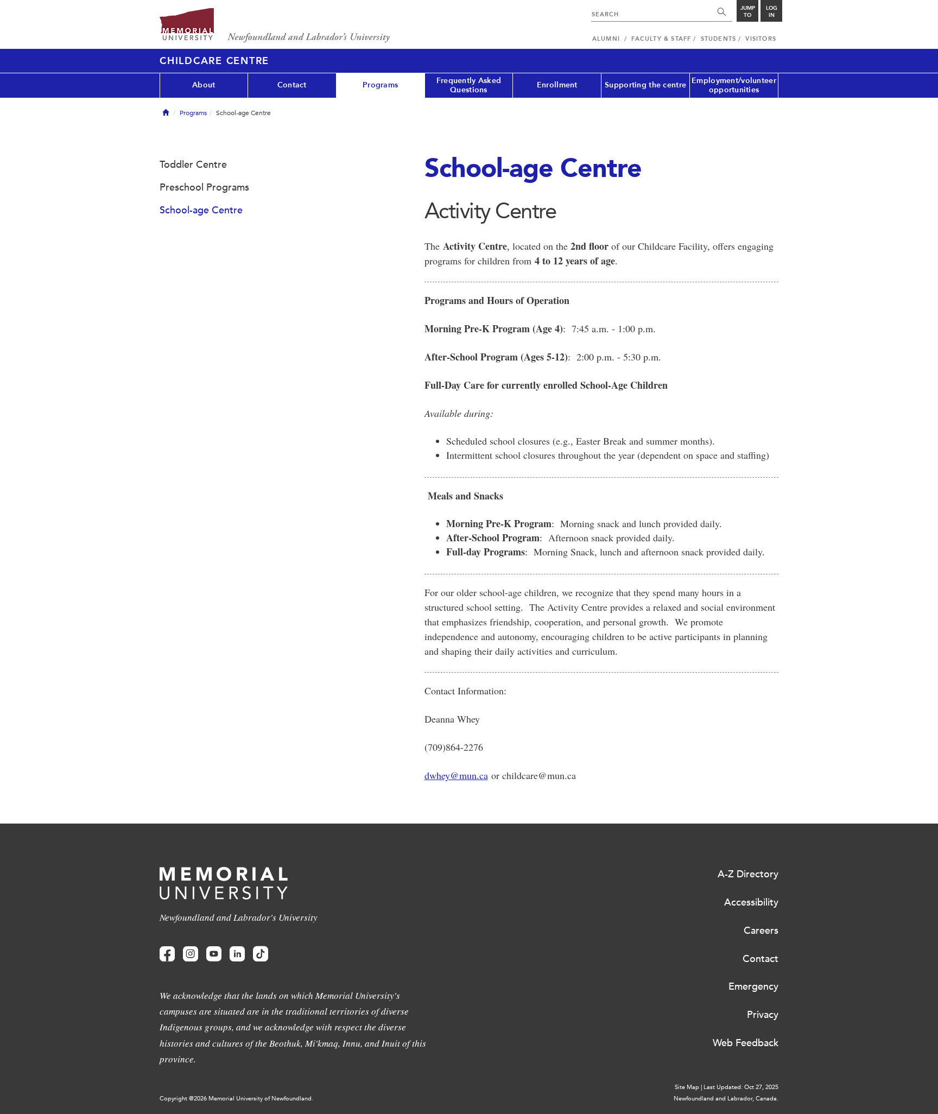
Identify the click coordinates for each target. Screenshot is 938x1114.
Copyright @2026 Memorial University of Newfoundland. (236, 1098)
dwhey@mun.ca (456, 775)
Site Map (687, 1087)
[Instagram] (190, 954)
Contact (292, 85)
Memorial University (275, 25)
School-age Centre (201, 210)
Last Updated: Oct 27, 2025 (741, 1087)
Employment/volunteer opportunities (734, 85)
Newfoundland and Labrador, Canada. (726, 1098)
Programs (380, 85)
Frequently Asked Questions (468, 85)
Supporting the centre (645, 85)
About (203, 85)
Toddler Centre (193, 164)
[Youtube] (213, 954)
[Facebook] (167, 954)
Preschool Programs (204, 187)
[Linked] (237, 954)
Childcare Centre (214, 61)
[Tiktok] (260, 954)
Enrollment (557, 85)
